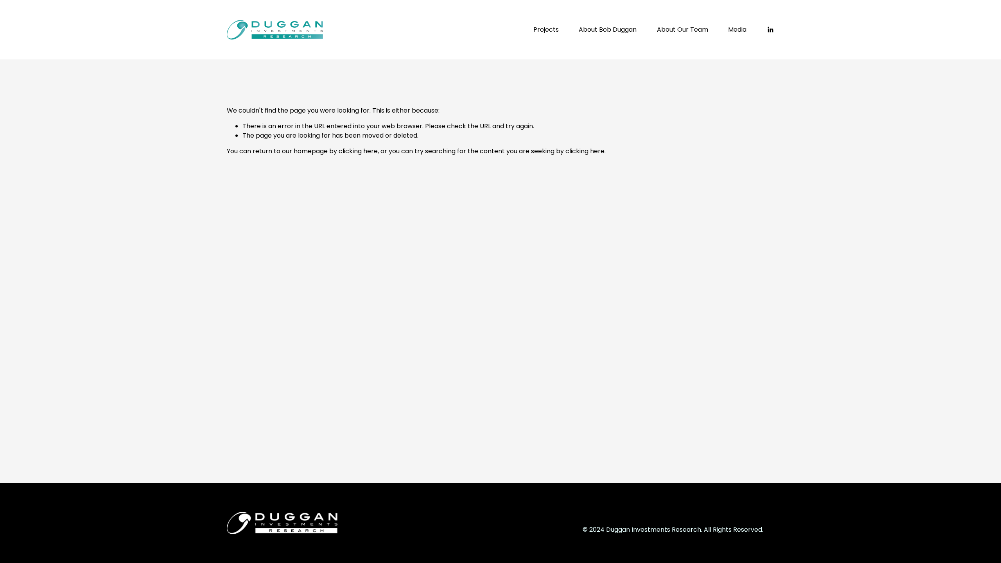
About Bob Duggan (608, 29)
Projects (546, 29)
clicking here (358, 151)
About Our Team (682, 29)
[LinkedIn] (770, 30)
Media (737, 29)
